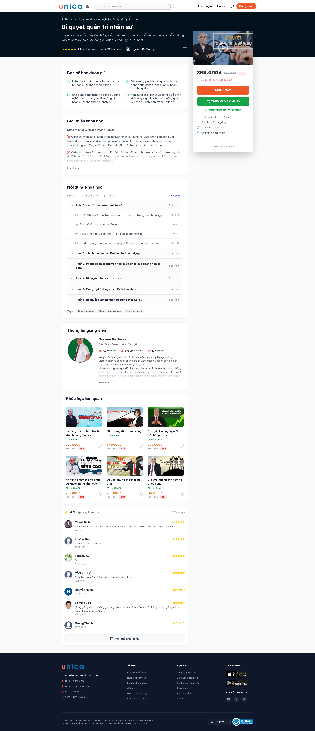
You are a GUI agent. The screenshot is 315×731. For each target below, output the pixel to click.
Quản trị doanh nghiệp (110, 311)
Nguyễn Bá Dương (143, 49)
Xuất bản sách (184, 693)
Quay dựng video (185, 688)
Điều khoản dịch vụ (137, 693)
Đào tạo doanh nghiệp (188, 683)
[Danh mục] (88, 6)
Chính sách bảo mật (137, 698)
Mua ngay (223, 90)
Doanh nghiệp (205, 6)
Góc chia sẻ (133, 688)
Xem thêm (73, 168)
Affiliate (180, 698)
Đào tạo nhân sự (134, 311)
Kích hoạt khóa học (137, 683)
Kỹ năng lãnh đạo (128, 19)
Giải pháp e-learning (187, 677)
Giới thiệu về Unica (137, 672)
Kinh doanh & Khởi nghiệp (94, 19)
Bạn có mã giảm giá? (223, 146)
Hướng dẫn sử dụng (137, 677)
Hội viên (222, 6)
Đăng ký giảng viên (186, 672)
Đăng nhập (246, 6)
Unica (69, 19)
